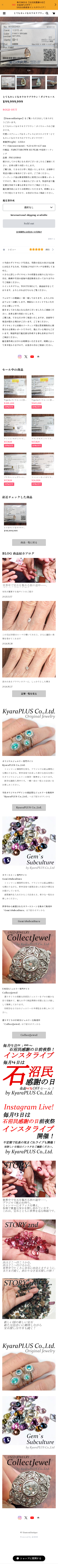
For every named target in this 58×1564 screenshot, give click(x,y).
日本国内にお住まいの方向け (29, 232)
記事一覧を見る (29, 693)
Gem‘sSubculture (29, 921)
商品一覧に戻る (29, 542)
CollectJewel (29, 1035)
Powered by (26, 1537)
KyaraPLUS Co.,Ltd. (29, 807)
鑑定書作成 (9, 200)
